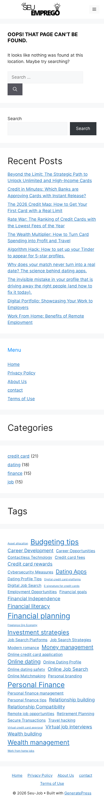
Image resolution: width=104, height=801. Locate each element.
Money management (67, 647)
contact (15, 390)
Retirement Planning (75, 713)
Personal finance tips (27, 700)
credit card (19, 456)
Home (14, 364)
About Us (17, 381)
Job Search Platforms (27, 639)
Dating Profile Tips (25, 578)
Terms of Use (21, 398)
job (11, 481)
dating (14, 464)
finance (15, 473)
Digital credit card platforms (62, 579)
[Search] (15, 89)
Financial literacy (29, 606)
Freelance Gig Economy (22, 625)
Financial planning (39, 615)
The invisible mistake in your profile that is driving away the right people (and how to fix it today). (50, 286)
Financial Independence (34, 599)
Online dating (24, 661)
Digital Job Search (24, 585)
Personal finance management (36, 693)
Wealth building (25, 734)
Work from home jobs (21, 750)
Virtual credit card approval (25, 727)
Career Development (31, 550)
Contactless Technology (30, 557)
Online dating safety (26, 669)
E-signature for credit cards (62, 586)
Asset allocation (18, 543)
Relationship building (72, 700)
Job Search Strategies (70, 639)
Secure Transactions (27, 720)
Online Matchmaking (26, 676)
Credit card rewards (30, 564)
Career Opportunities (75, 550)
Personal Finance (36, 684)
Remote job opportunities (31, 713)
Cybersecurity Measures (30, 572)
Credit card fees (70, 557)
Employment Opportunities (32, 591)
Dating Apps (71, 571)
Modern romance (23, 647)
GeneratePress (77, 793)
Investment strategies (38, 632)
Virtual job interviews (68, 727)
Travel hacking (61, 720)
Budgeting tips (55, 542)
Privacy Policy (21, 372)
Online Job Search (68, 669)
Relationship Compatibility (36, 707)
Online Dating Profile (62, 662)
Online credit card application (35, 654)
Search (15, 118)
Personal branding (65, 676)
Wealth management (38, 742)
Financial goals (73, 591)
